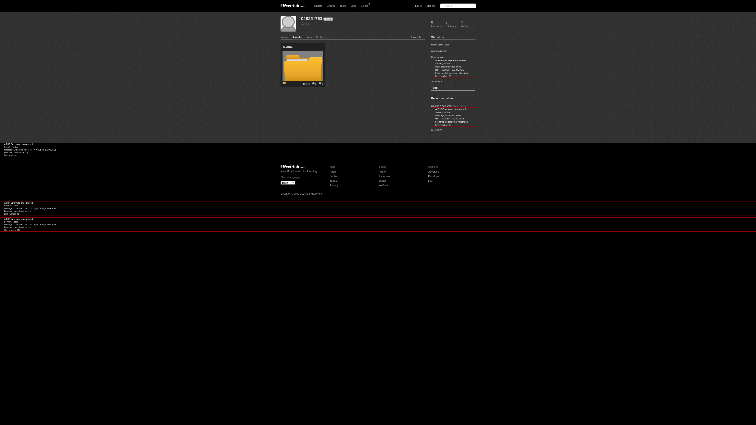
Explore (318, 5)
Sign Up (431, 5)
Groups (331, 5)
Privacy (334, 185)
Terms (333, 181)
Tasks (343, 5)
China (305, 23)
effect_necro (459, 105)
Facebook (384, 176)
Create (364, 5)
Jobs (353, 5)
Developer (434, 176)
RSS (431, 181)
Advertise (433, 171)
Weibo (382, 181)
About (333, 171)
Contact (334, 176)
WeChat (383, 185)
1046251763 (310, 18)
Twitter (382, 171)
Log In (418, 5)
